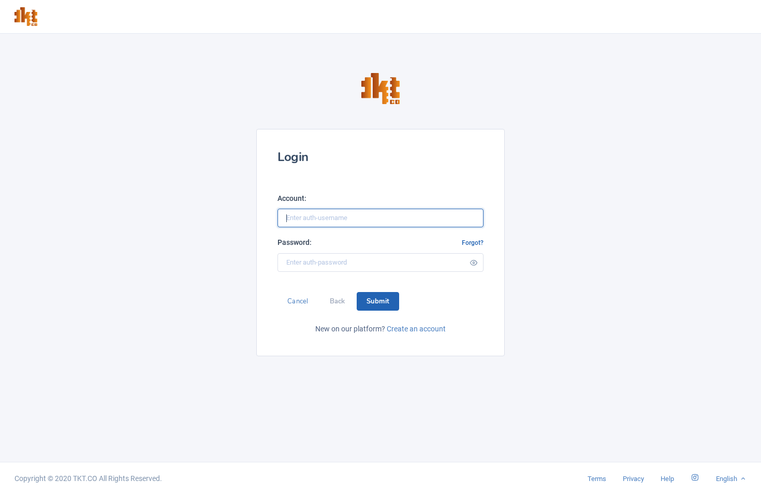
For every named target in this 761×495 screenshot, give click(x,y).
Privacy (633, 479)
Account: (291, 198)
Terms (597, 479)
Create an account (416, 329)
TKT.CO (85, 478)
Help (667, 479)
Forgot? (473, 243)
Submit (378, 301)
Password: (294, 242)
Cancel (298, 301)
